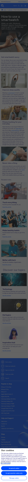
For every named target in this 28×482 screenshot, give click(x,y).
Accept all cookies (14, 468)
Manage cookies (14, 478)
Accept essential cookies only (14, 473)
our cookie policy (5, 463)
